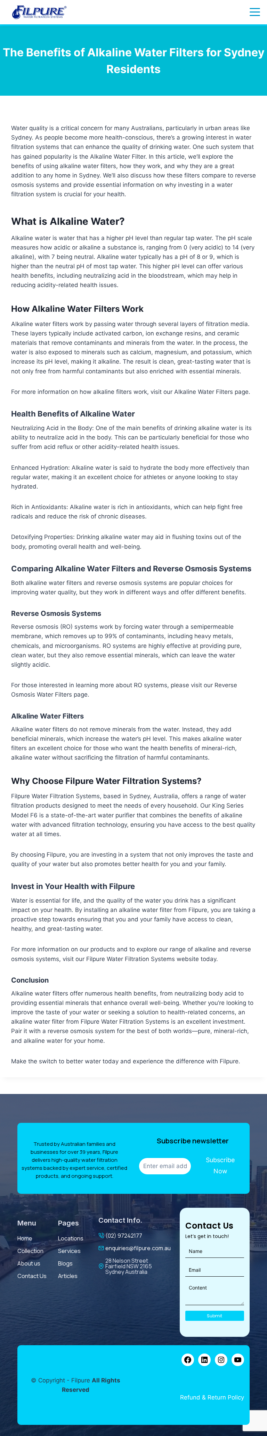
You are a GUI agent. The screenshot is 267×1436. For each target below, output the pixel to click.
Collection (30, 1251)
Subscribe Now (220, 1165)
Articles (68, 1276)
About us (28, 1263)
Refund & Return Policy (212, 1397)
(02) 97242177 (123, 1235)
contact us (32, 1276)
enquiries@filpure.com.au (138, 1248)
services (69, 1251)
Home (24, 1238)
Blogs (65, 1263)
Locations (70, 1238)
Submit (214, 1316)
